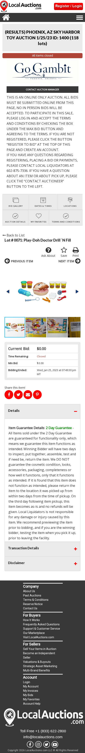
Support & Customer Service (41, 628)
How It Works (31, 620)
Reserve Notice (33, 604)
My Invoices (30, 690)
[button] (42, 291)
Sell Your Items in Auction (39, 649)
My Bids (28, 695)
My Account (31, 686)
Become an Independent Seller (39, 655)
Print (75, 256)
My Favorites (31, 699)
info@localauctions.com (43, 737)
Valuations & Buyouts (37, 661)
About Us (29, 591)
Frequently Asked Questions (41, 624)
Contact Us (30, 608)
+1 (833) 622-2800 (50, 731)
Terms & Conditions (35, 599)
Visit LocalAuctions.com (38, 637)
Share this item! (15, 388)
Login (26, 682)
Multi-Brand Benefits (36, 670)
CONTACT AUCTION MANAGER (42, 89)
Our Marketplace (34, 633)
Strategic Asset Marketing (40, 666)
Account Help (31, 703)
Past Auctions (32, 595)
